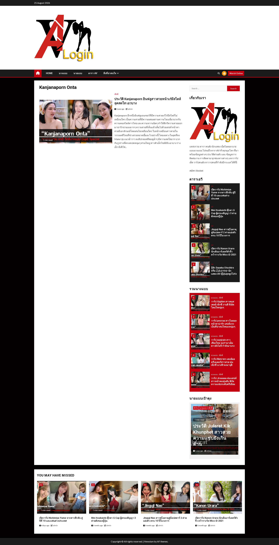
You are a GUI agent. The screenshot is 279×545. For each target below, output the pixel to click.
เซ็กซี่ (116, 94)
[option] (214, 194)
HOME (49, 73)
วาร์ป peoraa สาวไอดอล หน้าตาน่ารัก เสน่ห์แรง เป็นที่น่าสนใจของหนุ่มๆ (224, 323)
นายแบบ (78, 73)
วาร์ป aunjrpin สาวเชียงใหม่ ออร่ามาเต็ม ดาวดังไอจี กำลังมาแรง (223, 343)
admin (130, 109)
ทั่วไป (196, 408)
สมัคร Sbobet (196, 170)
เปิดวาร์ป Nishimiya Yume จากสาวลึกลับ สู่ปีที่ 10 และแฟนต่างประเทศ (223, 194)
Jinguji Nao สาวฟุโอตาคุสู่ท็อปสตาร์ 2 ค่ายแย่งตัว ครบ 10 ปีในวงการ (224, 232)
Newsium (149, 541)
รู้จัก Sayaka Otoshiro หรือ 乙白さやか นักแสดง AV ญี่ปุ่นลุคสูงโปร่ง (224, 270)
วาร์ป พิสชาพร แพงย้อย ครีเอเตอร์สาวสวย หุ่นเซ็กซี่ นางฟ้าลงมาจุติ (223, 362)
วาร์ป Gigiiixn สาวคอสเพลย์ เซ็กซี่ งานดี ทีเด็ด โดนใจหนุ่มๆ (222, 304)
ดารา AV (92, 73)
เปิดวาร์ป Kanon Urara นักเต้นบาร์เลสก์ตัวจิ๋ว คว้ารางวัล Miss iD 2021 (223, 251)
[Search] (218, 73)
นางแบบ (63, 73)
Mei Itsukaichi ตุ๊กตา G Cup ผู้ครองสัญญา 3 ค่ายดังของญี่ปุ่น (223, 213)
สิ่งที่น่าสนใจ (109, 73)
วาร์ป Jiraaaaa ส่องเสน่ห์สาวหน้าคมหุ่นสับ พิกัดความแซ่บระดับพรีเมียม (224, 381)
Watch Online (236, 73)
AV (212, 186)
